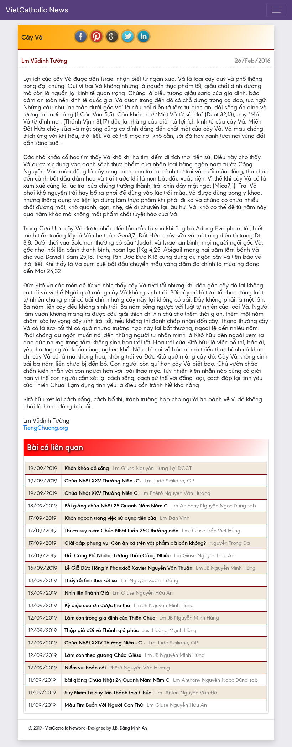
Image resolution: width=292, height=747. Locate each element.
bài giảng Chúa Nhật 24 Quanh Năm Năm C (117, 680)
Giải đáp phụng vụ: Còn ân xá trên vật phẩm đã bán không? (135, 543)
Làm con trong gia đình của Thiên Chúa (110, 618)
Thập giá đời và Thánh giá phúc (101, 630)
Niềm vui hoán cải (85, 667)
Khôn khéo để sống (86, 468)
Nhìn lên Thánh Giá (86, 593)
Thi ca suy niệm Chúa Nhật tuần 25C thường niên (121, 530)
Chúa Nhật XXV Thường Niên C (101, 493)
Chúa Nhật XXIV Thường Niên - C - (104, 642)
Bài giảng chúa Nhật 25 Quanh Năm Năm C (116, 505)
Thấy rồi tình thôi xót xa (90, 580)
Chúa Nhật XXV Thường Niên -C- (102, 480)
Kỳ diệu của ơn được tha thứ (97, 605)
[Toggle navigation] (276, 10)
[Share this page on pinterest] (96, 36)
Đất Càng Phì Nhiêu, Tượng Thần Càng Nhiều (117, 555)
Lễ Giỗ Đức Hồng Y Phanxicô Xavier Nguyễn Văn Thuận (128, 568)
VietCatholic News (37, 10)
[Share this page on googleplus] (112, 36)
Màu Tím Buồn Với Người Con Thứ (103, 705)
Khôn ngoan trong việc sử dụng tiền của (110, 518)
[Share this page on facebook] (81, 36)
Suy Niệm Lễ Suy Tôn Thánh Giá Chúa (108, 692)
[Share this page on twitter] (128, 36)
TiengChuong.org (45, 427)
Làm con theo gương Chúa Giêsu (102, 655)
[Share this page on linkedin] (143, 36)
